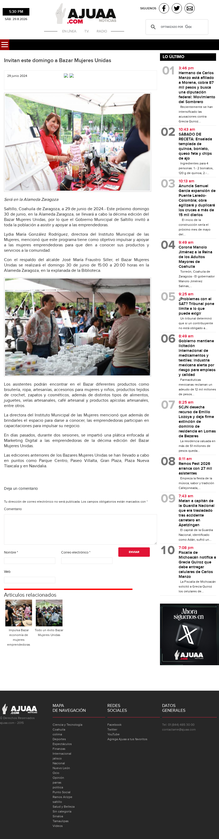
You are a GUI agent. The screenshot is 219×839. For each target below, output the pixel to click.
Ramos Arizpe (62, 797)
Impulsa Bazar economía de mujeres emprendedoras (18, 637)
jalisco (57, 758)
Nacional (59, 763)
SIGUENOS (148, 8)
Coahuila (59, 729)
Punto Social (62, 792)
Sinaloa (58, 816)
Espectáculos (62, 744)
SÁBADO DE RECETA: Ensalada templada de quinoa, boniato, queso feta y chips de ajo (195, 146)
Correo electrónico (75, 552)
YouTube (113, 734)
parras (57, 782)
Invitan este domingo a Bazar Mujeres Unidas (57, 60)
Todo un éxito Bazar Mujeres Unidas (49, 632)
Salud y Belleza (64, 806)
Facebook (114, 725)
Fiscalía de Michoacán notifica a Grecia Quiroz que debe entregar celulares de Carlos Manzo (197, 564)
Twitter (112, 729)
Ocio (56, 773)
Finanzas (59, 749)
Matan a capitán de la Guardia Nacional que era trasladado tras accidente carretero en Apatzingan (196, 513)
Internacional (62, 753)
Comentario (13, 509)
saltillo (57, 802)
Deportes (59, 739)
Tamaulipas (61, 821)
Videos (58, 826)
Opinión (58, 778)
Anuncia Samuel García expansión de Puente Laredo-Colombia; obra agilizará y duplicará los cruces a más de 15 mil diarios (197, 200)
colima (57, 734)
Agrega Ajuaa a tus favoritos (127, 739)
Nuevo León (61, 768)
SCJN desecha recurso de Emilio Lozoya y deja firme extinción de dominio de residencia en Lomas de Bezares (197, 422)
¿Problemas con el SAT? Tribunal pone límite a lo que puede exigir (196, 306)
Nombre (11, 552)
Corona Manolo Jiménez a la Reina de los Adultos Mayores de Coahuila (195, 257)
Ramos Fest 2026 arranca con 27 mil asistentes (195, 468)
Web (7, 572)
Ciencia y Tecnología (67, 725)
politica (58, 787)
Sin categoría (62, 811)
